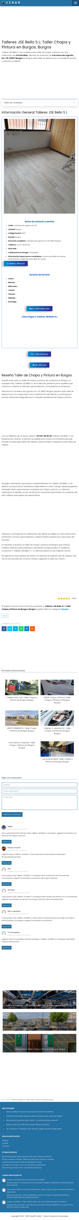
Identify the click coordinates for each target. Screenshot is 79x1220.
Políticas (5, 1141)
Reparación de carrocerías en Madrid (31, 1180)
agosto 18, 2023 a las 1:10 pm (17, 850)
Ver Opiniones (39, 354)
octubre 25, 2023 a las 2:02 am (18, 914)
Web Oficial (40, 365)
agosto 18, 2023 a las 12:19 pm (18, 829)
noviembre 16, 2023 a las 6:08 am (19, 935)
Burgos (5, 616)
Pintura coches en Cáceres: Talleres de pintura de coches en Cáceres (28, 1159)
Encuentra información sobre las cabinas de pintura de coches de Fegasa (34, 1116)
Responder (6, 842)
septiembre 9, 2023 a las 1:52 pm (19, 893)
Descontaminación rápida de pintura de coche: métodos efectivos (27, 1157)
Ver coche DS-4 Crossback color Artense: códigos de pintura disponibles (34, 1129)
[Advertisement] (39, 23)
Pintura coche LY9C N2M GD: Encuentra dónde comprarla (27, 1124)
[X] (15, 628)
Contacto (5, 1146)
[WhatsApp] (21, 628)
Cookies (5, 1143)
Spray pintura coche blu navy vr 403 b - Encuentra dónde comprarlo (32, 1120)
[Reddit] (32, 628)
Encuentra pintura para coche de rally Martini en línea (22, 1162)
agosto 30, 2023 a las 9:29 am (18, 871)
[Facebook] (4, 628)
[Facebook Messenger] (9, 628)
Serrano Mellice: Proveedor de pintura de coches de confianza (29, 1112)
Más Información (39, 309)
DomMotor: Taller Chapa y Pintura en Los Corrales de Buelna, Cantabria (40, 1202)
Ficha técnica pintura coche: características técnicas (22, 1168)
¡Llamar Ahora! (16, 263)
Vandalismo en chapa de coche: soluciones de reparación (24, 1165)
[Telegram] (26, 628)
